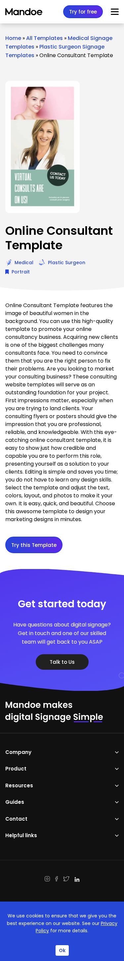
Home (13, 38)
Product (15, 768)
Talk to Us (62, 661)
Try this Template (34, 545)
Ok (62, 950)
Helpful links (21, 835)
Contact (16, 818)
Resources (19, 785)
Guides (14, 802)
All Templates (44, 38)
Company (18, 752)
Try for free (83, 11)
